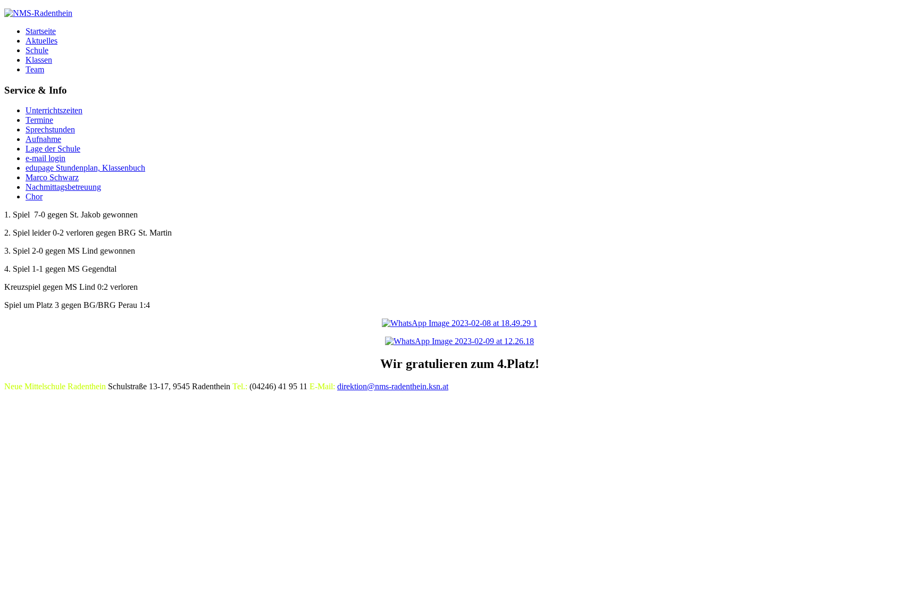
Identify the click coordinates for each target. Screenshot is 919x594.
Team (35, 69)
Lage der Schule (53, 148)
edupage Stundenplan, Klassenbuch (85, 167)
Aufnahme (43, 139)
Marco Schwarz (52, 177)
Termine (39, 119)
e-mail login (45, 158)
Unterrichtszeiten (54, 110)
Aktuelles (41, 40)
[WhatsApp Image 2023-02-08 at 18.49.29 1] (459, 323)
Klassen (39, 59)
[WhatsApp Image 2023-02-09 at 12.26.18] (459, 341)
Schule (37, 50)
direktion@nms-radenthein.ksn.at (392, 386)
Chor (34, 196)
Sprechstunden (50, 129)
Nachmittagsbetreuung (63, 186)
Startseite (41, 31)
